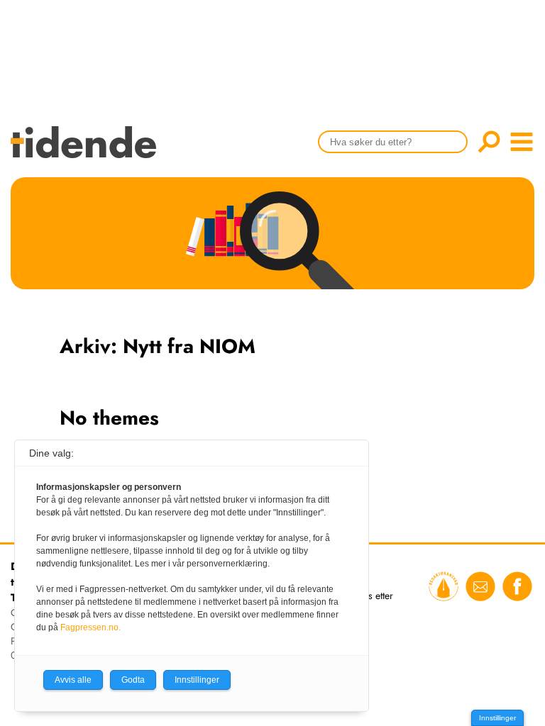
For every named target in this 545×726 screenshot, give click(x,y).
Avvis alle (73, 680)
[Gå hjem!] (87, 151)
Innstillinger (497, 718)
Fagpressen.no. (90, 627)
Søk (489, 142)
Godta (133, 680)
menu (521, 142)
